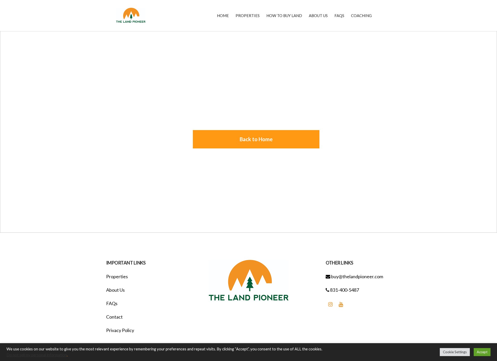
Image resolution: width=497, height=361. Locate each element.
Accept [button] (482, 352)
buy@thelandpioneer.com (356, 276)
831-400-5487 (344, 290)
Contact (114, 317)
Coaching (361, 15)
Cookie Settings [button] (455, 352)
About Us (115, 290)
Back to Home (256, 139)
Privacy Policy (120, 330)
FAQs (112, 303)
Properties (117, 276)
